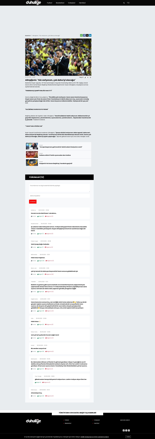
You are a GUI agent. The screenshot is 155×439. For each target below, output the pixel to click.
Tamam (128, 436)
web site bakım (125, 420)
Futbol (49, 3)
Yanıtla (34, 216)
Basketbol (60, 3)
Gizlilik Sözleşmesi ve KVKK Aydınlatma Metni (95, 437)
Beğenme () (49, 216)
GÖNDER (33, 202)
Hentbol (82, 3)
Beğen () (41, 216)
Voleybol (71, 3)
